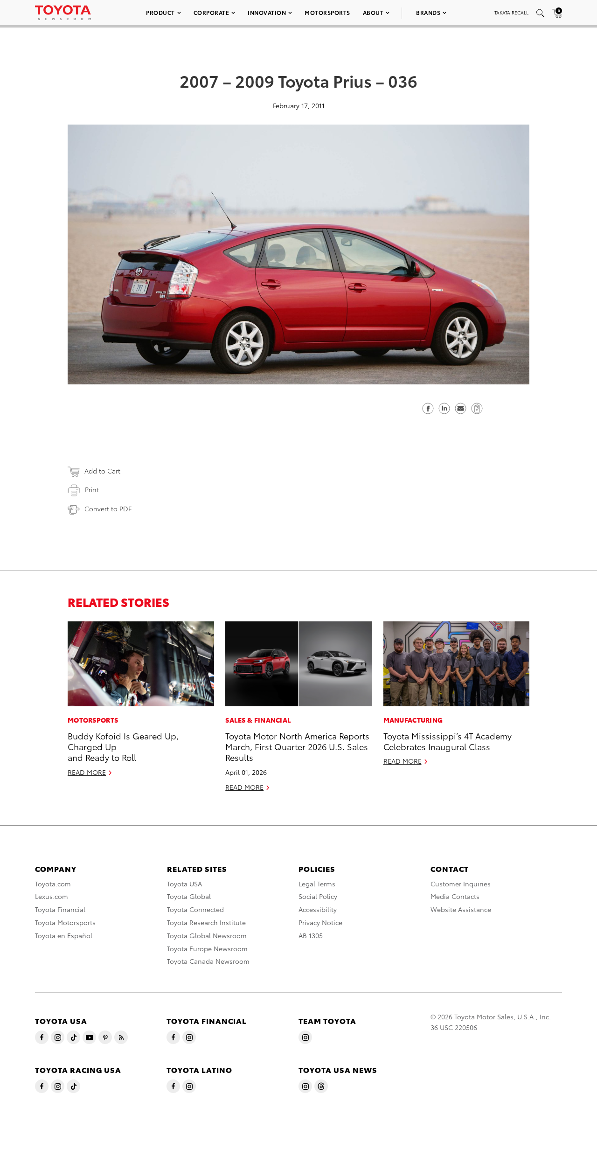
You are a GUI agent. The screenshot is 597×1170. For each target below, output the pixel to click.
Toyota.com (53, 883)
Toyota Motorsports (65, 922)
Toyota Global (189, 896)
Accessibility (317, 909)
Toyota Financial (60, 909)
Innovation (267, 12)
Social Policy (317, 896)
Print (92, 489)
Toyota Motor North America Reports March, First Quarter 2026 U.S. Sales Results (297, 746)
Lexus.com (51, 896)
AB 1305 (310, 935)
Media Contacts (454, 896)
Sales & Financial (258, 719)
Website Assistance (460, 909)
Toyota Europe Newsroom (207, 948)
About (373, 12)
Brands (428, 12)
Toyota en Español (63, 935)
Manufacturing (413, 719)
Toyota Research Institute (206, 922)
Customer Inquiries (460, 883)
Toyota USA (184, 883)
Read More (87, 772)
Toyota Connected (195, 909)
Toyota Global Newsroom (207, 935)
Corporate (211, 12)
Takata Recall (511, 12)
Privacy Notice (320, 922)
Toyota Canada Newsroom (208, 961)
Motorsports (327, 12)
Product (160, 12)
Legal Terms (316, 883)
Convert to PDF (108, 508)
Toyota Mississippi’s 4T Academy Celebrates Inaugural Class (447, 741)
